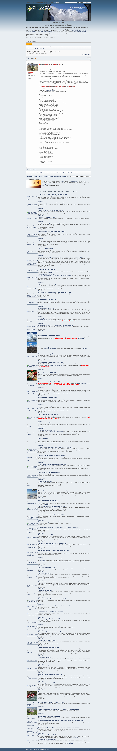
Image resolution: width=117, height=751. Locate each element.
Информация (57, 176)
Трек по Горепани (43, 438)
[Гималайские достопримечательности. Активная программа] (32, 563)
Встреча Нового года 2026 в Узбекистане (49, 373)
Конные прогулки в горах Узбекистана (49, 683)
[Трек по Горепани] (31, 442)
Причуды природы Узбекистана (47, 640)
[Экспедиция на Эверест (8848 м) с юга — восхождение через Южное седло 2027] (32, 725)
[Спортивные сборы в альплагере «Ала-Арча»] (32, 635)
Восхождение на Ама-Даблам (46, 354)
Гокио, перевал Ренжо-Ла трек (46, 274)
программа (42, 560)
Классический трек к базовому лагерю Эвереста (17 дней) (54, 292)
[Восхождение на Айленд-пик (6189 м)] (32, 410)
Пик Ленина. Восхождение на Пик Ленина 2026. (51, 506)
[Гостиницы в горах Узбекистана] (32, 220)
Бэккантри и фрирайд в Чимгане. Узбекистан (51, 619)
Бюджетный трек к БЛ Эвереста (45, 552)
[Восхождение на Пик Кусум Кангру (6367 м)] (32, 366)
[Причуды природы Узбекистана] (32, 643)
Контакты (64, 176)
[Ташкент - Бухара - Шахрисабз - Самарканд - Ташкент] (32, 207)
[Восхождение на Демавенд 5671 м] (32, 313)
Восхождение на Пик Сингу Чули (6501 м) (49, 382)
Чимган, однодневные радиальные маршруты (51, 231)
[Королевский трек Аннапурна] (32, 434)
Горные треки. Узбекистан (45, 666)
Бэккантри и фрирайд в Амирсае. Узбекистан (51, 611)
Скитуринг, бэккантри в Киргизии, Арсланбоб (51, 223)
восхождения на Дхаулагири (49, 348)
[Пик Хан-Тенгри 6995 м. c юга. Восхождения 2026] (32, 629)
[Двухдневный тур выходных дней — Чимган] (32, 705)
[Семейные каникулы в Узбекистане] (32, 652)
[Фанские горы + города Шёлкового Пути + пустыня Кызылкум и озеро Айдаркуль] (32, 264)
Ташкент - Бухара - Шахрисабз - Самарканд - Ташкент (53, 203)
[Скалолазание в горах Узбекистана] (32, 539)
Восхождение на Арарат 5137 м (47, 299)
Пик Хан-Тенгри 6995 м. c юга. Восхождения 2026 (52, 626)
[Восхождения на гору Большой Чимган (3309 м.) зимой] (32, 609)
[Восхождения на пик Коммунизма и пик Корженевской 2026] (32, 329)
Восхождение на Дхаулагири (46, 347)
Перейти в (68, 176)
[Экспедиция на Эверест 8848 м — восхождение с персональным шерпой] (32, 732)
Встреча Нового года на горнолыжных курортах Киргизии (55, 491)
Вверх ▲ (89, 749)
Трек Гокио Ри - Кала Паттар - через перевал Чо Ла (52, 599)
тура (46, 465)
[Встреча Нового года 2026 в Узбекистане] (32, 380)
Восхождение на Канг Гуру (44, 319)
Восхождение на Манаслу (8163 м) (47, 735)
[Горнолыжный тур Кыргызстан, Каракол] (32, 244)
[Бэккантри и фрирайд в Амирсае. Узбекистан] (32, 615)
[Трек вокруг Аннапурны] (32, 577)
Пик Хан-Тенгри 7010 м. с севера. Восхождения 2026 (52, 543)
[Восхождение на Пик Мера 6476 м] (32, 401)
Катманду (76, 181)
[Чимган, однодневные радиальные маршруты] (32, 235)
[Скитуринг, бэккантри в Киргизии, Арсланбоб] (32, 227)
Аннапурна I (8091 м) (31, 31)
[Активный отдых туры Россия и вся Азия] (28, 76)
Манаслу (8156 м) (41, 31)
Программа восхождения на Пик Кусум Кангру (53, 365)
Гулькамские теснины (44, 657)
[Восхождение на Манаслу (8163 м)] (32, 737)
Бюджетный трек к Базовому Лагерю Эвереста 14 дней (53, 550)
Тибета (43, 33)
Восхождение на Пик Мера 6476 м (47, 397)
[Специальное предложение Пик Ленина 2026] (32, 518)
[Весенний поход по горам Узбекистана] (32, 718)
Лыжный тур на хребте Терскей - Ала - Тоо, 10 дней (52, 194)
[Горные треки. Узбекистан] (32, 670)
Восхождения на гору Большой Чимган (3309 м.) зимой (54, 606)
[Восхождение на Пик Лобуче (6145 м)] (32, 393)
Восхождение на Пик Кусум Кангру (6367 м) (50, 362)
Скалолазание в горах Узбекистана (48, 535)
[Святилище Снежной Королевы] (32, 426)
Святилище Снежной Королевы (47, 423)
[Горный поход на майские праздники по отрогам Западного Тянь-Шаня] (32, 714)
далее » (88, 54)
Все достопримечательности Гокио (48, 582)
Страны (45, 176)
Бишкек (62, 181)
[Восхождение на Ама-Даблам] (32, 358)
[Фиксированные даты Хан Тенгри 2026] (32, 524)
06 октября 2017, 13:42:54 (44, 62)
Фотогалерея (50, 176)
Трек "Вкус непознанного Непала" (45, 569)
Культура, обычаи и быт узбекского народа (50, 210)
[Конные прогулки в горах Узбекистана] (32, 687)
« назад (84, 54)
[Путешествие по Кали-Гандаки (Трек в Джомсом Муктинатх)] (32, 451)
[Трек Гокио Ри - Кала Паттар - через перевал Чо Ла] (32, 602)
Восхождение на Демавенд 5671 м (47, 308)
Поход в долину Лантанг (45, 481)
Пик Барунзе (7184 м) (43, 336)
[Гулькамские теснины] (32, 660)
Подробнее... (41, 201)
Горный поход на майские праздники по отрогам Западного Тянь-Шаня (58, 709)
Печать (88, 58)
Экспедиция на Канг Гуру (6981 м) (47, 318)
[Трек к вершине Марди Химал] (32, 570)
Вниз (28, 58)
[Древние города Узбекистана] (32, 271)
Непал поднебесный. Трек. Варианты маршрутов (52, 464)
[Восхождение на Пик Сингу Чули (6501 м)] (32, 385)
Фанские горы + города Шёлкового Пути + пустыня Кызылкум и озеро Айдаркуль (61, 257)
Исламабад (71, 181)
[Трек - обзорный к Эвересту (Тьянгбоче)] (32, 476)
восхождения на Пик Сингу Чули (83, 383)
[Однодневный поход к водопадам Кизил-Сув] (32, 288)
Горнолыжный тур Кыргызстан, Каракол (49, 240)
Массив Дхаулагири (50, 31)
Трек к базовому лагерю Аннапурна (48, 414)
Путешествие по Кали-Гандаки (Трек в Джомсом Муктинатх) (55, 447)
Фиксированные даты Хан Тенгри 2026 (49, 522)
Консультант (32, 62)
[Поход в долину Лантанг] (32, 485)
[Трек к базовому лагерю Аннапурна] (32, 418)
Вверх (28, 169)
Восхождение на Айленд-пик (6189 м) (48, 406)
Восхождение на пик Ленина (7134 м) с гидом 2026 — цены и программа (58, 527)
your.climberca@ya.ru (56, 35)
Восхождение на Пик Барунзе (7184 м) (49, 335)
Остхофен (85, 181)
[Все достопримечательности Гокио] (32, 586)
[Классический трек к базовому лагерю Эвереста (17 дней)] (32, 296)
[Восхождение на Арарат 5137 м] (32, 303)
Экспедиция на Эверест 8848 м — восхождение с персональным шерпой (58, 727)
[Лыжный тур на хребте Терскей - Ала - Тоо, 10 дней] (32, 199)
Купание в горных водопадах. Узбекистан (50, 674)
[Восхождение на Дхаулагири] (32, 352)
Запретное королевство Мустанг (47, 500)
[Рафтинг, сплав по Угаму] (32, 700)
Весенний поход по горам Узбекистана (49, 716)
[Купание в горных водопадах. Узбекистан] (32, 678)
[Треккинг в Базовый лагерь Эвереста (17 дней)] (32, 460)
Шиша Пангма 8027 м (31, 33)
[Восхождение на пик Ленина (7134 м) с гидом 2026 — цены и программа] (32, 532)
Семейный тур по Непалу (45, 590)
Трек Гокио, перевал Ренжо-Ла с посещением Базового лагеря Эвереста (55, 275)
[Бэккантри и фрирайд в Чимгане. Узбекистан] (32, 622)
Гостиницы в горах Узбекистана (47, 217)
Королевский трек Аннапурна (46, 430)
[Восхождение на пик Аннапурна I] (32, 742)
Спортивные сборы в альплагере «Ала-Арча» (51, 632)
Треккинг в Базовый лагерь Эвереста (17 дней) (51, 455)
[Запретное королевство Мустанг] (32, 503)
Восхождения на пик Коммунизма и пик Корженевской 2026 (55, 325)
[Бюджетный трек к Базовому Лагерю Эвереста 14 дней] (32, 555)
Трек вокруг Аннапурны (45, 573)
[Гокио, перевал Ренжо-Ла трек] (32, 279)
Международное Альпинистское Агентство (52, 184)
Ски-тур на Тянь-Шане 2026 (45, 248)
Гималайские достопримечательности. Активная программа (55, 559)
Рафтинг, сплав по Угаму (45, 692)
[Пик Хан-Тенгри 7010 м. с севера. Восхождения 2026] (32, 547)
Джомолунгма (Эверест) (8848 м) (79, 30)
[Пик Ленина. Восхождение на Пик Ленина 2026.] (32, 511)
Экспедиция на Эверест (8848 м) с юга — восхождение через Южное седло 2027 (60, 720)
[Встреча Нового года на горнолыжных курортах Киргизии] (32, 498)
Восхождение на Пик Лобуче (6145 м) (48, 389)
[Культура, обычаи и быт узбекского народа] (32, 213)
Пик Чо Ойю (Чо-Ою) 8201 (80, 31)
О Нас (36, 176)
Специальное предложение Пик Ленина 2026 (51, 515)
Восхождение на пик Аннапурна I (47, 739)
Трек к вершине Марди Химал (46, 567)
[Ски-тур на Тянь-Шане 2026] (32, 252)
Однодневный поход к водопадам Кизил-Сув (51, 284)
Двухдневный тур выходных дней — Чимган (51, 702)
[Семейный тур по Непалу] (32, 594)
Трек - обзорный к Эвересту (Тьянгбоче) (49, 472)
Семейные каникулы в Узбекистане (48, 647)
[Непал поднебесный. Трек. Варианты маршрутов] (32, 469)
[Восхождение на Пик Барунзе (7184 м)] (32, 341)
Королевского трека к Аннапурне (55, 431)
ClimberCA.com (30, 176)
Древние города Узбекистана (46, 269)
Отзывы (40, 176)
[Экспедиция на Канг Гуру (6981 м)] (32, 321)
